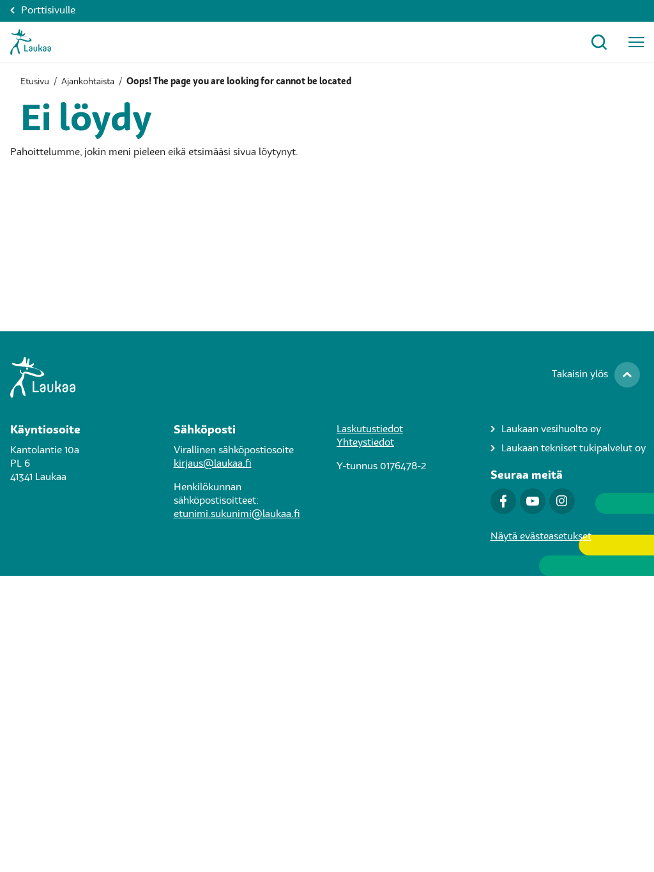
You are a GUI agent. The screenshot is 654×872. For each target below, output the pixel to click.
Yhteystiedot (365, 443)
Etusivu (34, 81)
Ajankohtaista (87, 81)
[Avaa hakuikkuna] (599, 42)
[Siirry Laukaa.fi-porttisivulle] (327, 377)
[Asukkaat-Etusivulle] (30, 42)
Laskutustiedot (370, 430)
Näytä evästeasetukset (540, 537)
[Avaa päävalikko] (636, 42)
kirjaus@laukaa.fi (213, 464)
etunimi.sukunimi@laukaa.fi (237, 514)
